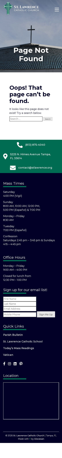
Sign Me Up (46, 314)
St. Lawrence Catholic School (23, 341)
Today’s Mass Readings (18, 348)
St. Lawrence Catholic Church (28, 435)
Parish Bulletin (13, 334)
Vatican (8, 354)
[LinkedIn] (15, 364)
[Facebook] (4, 364)
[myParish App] (21, 364)
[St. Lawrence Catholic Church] (21, 13)
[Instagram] (9, 364)
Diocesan (39, 439)
